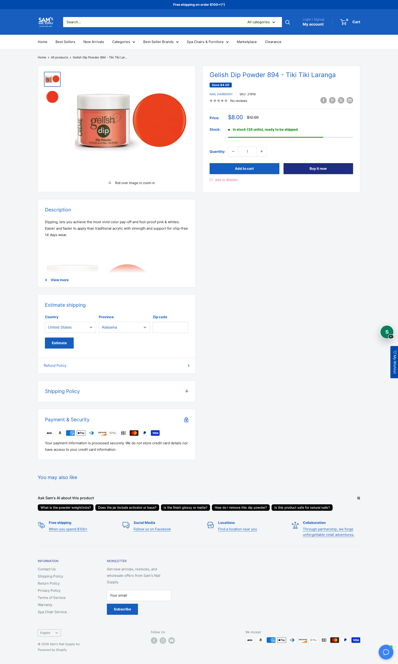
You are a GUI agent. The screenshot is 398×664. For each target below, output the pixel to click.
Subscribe (122, 609)
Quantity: (217, 151)
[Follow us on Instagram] (163, 640)
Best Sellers (65, 42)
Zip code (160, 317)
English (45, 633)
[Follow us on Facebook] (154, 640)
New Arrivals (93, 42)
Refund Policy (55, 365)
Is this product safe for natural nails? (302, 507)
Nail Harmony (221, 94)
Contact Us (47, 569)
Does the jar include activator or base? (127, 507)
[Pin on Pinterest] (332, 100)
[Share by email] (350, 100)
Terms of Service (52, 597)
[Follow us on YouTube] (171, 640)
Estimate (59, 343)
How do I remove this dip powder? (241, 507)
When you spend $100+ (68, 529)
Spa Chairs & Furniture (205, 42)
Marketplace (247, 42)
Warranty (45, 605)
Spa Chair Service (52, 612)
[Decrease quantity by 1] (233, 151)
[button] (223, 179)
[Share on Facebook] (323, 100)
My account (313, 24)
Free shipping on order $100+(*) (199, 4)
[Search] (287, 22)
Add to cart (244, 168)
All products (59, 57)
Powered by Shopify (52, 650)
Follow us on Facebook (152, 529)
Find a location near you (237, 529)
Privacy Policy (49, 590)
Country (52, 317)
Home (42, 42)
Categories (121, 42)
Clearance (273, 42)
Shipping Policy (50, 576)
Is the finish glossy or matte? (185, 507)
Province (106, 317)
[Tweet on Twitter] (341, 100)
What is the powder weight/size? (66, 507)
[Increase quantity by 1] (261, 151)
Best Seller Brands (158, 42)
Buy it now (318, 168)
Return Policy (49, 583)
